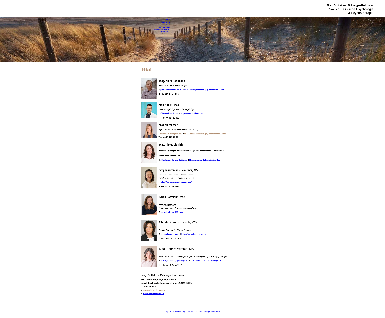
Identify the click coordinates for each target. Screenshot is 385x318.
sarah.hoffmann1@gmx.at (172, 212)
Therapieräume (163, 27)
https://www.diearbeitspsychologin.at (205, 260)
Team (167, 25)
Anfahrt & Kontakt (161, 29)
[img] (192, 39)
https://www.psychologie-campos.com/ (176, 182)
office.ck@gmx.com (169, 234)
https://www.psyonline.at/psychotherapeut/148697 (204, 89)
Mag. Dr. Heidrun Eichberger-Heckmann (180, 311)
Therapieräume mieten (212, 311)
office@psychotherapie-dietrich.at (173, 160)
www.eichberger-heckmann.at (153, 293)
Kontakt (199, 311)
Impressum (165, 32)
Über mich (165, 22)
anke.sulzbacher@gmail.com (171, 133)
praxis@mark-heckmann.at (170, 89)
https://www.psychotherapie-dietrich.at (204, 160)
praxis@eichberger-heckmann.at (154, 290)
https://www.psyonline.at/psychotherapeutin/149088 (205, 133)
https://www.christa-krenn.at (193, 234)
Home (167, 20)
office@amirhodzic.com (169, 113)
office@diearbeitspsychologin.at (174, 260)
